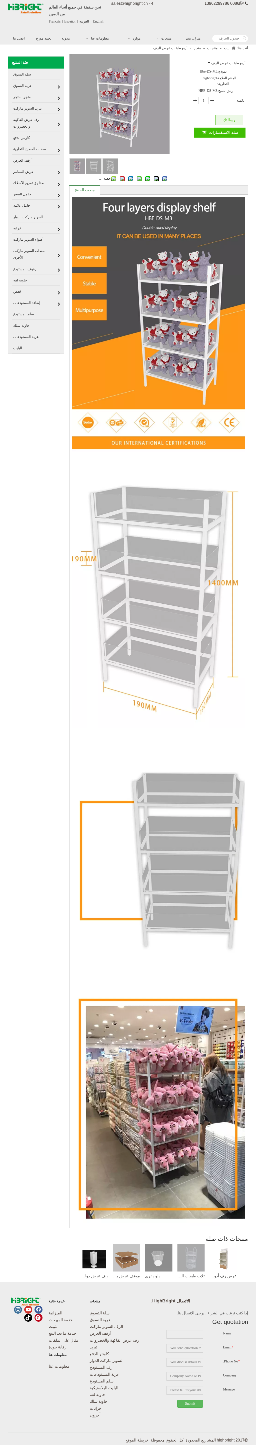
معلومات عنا (59, 1366)
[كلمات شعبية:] (244, 38)
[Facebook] (38, 1310)
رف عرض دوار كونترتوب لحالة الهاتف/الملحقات (94, 1276)
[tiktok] (28, 1318)
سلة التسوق (100, 1313)
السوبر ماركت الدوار (107, 1360)
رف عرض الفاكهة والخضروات (114, 1340)
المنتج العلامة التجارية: (226, 81)
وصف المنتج (84, 190)
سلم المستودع (102, 1381)
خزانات (96, 1408)
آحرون (95, 1415)
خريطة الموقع (137, 1440)
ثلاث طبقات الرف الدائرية (190, 1276)
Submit (190, 1403)
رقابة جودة (57, 1347)
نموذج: (222, 71)
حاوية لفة (97, 1394)
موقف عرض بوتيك (126, 1276)
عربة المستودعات (104, 1374)
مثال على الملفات (63, 1340)
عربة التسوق (100, 1320)
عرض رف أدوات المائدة (223, 1276)
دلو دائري (152, 1276)
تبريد (93, 1347)
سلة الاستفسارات (223, 132)
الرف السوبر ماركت (106, 1326)
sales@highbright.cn (129, 3)
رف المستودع (101, 1367)
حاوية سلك (99, 1401)
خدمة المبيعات (61, 1320)
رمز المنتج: (225, 91)
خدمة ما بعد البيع (62, 1333)
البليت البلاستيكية (104, 1388)
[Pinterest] (38, 1318)
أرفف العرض (100, 1333)
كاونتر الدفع (99, 1354)
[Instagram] (18, 1310)
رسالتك (229, 120)
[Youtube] (28, 1310)
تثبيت (53, 1326)
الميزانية (55, 1313)
